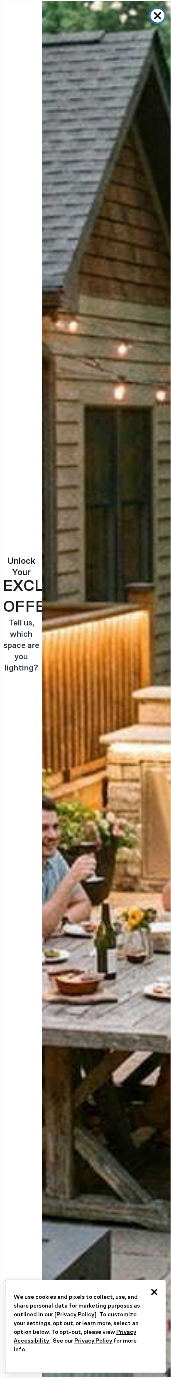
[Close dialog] (157, 15)
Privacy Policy (93, 1340)
